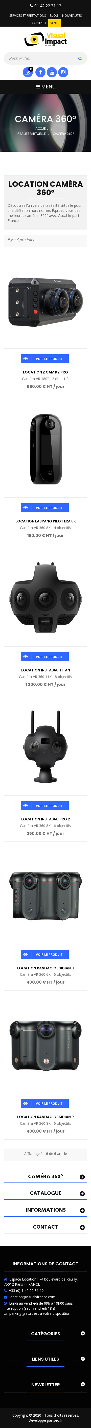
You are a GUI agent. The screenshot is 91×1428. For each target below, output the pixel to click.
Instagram (63, 72)
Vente (54, 23)
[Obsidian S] (45, 895)
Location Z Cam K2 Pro (45, 372)
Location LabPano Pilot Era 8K (45, 521)
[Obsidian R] (45, 1044)
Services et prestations (27, 15)
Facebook (40, 72)
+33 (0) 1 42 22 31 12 (26, 1290)
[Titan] (45, 597)
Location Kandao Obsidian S (45, 968)
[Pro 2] (45, 746)
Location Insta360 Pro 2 (45, 819)
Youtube (52, 72)
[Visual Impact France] (45, 38)
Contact (39, 23)
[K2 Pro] (45, 299)
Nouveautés (72, 15)
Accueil (41, 129)
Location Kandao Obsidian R (45, 1117)
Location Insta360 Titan (45, 670)
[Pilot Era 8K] (45, 448)
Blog (54, 15)
